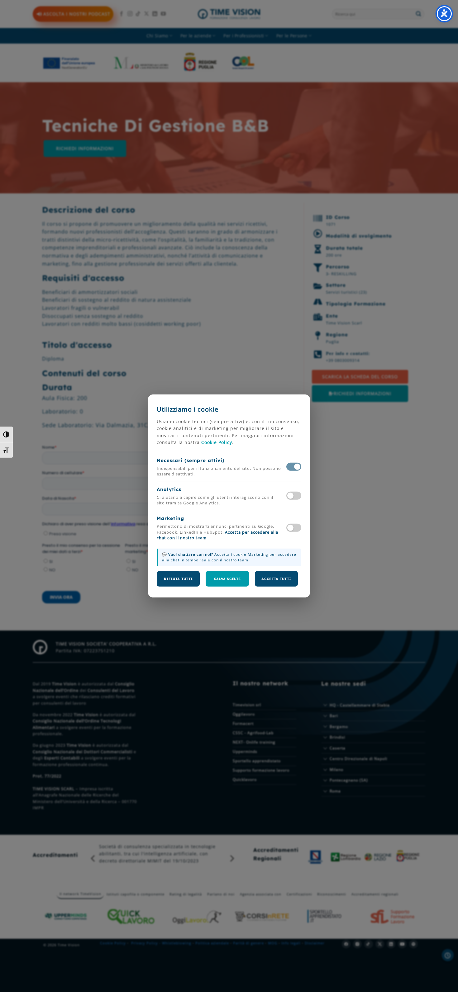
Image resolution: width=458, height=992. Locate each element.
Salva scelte (227, 579)
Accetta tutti (276, 579)
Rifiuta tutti (178, 579)
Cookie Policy (216, 442)
